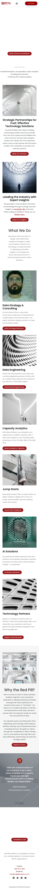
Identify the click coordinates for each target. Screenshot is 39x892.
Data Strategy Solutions (14, 328)
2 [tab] (18, 803)
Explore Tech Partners (13, 637)
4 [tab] (23, 803)
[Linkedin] (21, 878)
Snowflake (18, 209)
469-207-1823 (19, 869)
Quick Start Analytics (13, 510)
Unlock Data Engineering (14, 387)
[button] (17, 3)
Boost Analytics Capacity (15, 448)
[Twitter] (18, 878)
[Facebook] (14, 878)
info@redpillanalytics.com (19, 874)
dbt (23, 209)
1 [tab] (16, 803)
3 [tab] (21, 803)
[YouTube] (25, 878)
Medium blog (19, 214)
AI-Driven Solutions (12, 572)
